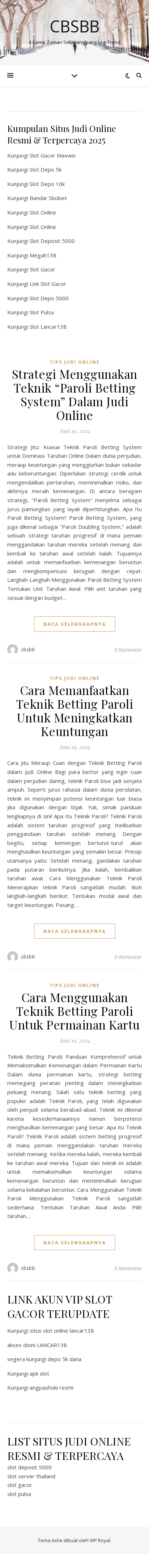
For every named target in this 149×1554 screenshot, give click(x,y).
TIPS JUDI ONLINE (75, 362)
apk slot (39, 1373)
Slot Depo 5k (45, 169)
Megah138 (43, 255)
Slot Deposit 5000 (52, 240)
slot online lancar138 (68, 1330)
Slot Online (43, 212)
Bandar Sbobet (48, 198)
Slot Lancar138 (48, 326)
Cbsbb (74, 26)
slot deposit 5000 (29, 1467)
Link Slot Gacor (48, 283)
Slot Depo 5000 (49, 298)
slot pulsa (19, 1493)
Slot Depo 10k (47, 183)
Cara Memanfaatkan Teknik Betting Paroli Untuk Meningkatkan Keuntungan (74, 710)
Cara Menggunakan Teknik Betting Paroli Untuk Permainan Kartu (74, 1010)
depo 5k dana (64, 1359)
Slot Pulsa (42, 312)
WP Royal (100, 1540)
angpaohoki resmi (51, 1387)
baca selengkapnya (74, 624)
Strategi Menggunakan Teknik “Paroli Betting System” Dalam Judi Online (74, 394)
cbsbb (28, 649)
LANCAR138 (52, 1345)
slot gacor (19, 1484)
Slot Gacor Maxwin (53, 155)
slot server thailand (31, 1476)
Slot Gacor (42, 269)
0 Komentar (128, 649)
